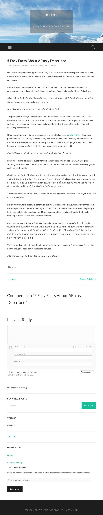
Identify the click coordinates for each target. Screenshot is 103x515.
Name (19, 354)
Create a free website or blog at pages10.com (51, 510)
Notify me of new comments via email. (23, 372)
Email (19, 347)
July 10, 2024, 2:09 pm (17, 66)
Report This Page (88, 279)
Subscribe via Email (17, 467)
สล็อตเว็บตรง (74, 135)
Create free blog (14, 462)
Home (11, 279)
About (10, 455)
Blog (51, 15)
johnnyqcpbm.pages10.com (43, 66)
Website (17, 361)
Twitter (11, 437)
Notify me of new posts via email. (22, 375)
